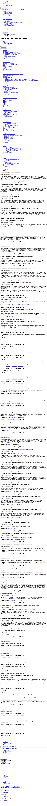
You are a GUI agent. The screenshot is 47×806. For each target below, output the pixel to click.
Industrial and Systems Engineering (10, 111)
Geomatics (5, 103)
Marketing (5, 121)
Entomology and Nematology (8, 87)
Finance (4, 93)
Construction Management (8, 75)
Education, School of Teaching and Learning (11, 81)
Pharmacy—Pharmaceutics (8, 136)
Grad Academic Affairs (7, 751)
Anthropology (5, 58)
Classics (4, 73)
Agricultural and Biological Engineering (10, 52)
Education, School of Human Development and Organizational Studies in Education (19, 79)
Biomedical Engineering (7, 66)
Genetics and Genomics (7, 100)
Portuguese (5, 145)
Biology (4, 65)
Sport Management (6, 160)
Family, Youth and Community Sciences (10, 92)
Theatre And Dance (7, 162)
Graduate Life (5, 742)
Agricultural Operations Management (10, 54)
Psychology (5, 146)
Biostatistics (5, 67)
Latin (4, 117)
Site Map (4, 784)
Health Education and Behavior (9, 107)
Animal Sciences (6, 57)
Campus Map (5, 776)
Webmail (4, 782)
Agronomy (5, 55)
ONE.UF (5, 779)
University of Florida (18, 786)
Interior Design (6, 113)
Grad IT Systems (6, 752)
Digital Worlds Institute (7, 77)
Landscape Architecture (7, 116)
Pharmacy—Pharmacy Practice (9, 138)
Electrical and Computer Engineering (10, 82)
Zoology (4, 170)
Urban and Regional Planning (8, 164)
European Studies (6, 91)
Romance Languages (7, 154)
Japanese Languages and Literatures (10, 114)
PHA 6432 (8, 430)
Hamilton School (6, 106)
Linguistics (5, 118)
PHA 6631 (8, 528)
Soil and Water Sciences (7, 157)
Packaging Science (6, 133)
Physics (4, 141)
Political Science (6, 143)
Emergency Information (7, 778)
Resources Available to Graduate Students (13, 22)
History (4, 109)
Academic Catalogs (6, 28)
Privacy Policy (6, 781)
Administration (6, 750)
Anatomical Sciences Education (9, 56)
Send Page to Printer (4, 792)
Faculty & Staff (6, 741)
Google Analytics (9, 787)
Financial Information (9, 24)
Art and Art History (6, 62)
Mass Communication (7, 122)
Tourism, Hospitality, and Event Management (11, 163)
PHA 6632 (14, 528)
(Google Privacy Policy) (18, 787)
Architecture (5, 61)
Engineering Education (7, 83)
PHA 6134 (39, 275)
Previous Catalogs (6, 30)
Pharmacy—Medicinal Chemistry (9, 134)
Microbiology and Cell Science (9, 127)
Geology (4, 102)
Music (4, 128)
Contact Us (5, 775)
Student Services (8, 23)
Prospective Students (7, 743)
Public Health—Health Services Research (11, 150)
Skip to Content (6, 1)
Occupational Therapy (7, 131)
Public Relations (6, 151)
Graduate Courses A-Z (7, 43)
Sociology (5, 155)
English (4, 86)
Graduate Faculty (8, 13)
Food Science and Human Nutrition (10, 97)
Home (4, 41)
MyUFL (4, 777)
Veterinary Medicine (7, 165)
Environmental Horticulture (8, 89)
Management (5, 119)
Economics (5, 78)
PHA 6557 (8, 444)
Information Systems (7, 112)
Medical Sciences (6, 126)
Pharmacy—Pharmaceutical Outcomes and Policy (12, 135)
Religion (4, 153)
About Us (5, 737)
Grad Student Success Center (8, 753)
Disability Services (6, 783)
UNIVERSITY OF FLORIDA (6, 735)
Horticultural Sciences (7, 110)
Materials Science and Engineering (9, 123)
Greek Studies (5, 105)
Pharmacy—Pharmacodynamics (9, 137)
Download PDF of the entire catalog (7, 800)
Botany (4, 68)
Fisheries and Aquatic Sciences (9, 94)
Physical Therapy (6, 140)
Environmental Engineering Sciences (10, 88)
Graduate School (8, 12)
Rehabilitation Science (7, 152)
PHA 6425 (13, 417)
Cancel (1, 804)
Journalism (5, 115)
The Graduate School (7, 35)
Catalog (1, 6)
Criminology (5, 76)
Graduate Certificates (9, 17)
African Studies (6, 51)
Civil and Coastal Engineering (9, 71)
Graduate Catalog (6, 42)
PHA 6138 (20, 304)
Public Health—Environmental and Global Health (12, 149)
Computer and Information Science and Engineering (13, 74)
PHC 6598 (27, 276)
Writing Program (6, 169)
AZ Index (5, 2)
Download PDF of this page (5, 796)
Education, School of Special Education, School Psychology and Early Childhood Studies (20, 80)
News (4, 744)
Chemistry (5, 70)
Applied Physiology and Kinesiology (10, 59)
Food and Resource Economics (9, 95)
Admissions (5, 738)
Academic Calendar (7, 29)
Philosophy (5, 139)
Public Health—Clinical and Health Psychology (12, 148)
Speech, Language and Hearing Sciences (11, 159)
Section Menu (3, 46)
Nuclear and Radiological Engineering (10, 130)
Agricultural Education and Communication (11, 53)
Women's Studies (6, 167)
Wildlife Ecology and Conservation (10, 166)
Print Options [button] (5, 32)
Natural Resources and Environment (10, 129)
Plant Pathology (6, 142)
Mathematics (5, 124)
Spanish (4, 158)
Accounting (5, 50)
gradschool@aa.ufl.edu (5, 763)
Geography (5, 101)
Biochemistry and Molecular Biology (10, 64)
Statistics (4, 161)
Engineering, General (7, 85)
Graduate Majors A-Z (9, 16)
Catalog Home (6, 3)
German (4, 104)
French (4, 99)
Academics (5, 739)
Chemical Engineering (7, 69)
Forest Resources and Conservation (10, 98)
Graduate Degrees (8, 15)
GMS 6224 (14, 304)
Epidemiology (5, 90)
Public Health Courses (7, 147)
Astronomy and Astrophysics (8, 63)
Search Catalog (3, 9)
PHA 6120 (27, 304)
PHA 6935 (14, 379)
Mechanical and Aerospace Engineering (10, 125)
